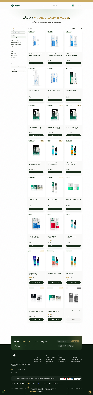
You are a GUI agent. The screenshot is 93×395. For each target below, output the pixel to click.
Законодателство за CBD (75, 361)
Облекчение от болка (38, 361)
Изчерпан (73, 319)
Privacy (51, 389)
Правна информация (78, 388)
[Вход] (79, 5)
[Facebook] (14, 372)
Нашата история (59, 5)
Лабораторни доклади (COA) (76, 359)
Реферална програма (45, 5)
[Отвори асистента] (89, 391)
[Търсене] (76, 5)
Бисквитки (72, 388)
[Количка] (81, 5)
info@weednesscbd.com (16, 368)
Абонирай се (75, 341)
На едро (67, 5)
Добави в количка (36, 63)
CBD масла (36, 357)
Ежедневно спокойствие (50, 357)
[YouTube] (16, 372)
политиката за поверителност (69, 343)
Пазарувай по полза (36, 5)
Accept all (33, 391)
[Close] (65, 387)
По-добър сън (49, 355)
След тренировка (49, 361)
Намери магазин (62, 359)
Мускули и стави (49, 359)
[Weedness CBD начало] (14, 356)
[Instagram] (12, 372)
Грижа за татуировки (50, 363)
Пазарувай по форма (26, 5)
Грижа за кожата (37, 363)
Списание (55, 5)
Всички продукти (14, 37)
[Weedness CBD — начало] (15, 5)
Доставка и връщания (75, 357)
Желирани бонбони (37, 359)
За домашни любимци (38, 364)
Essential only (40, 391)
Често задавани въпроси (75, 355)
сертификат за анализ (51, 378)
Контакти (72, 363)
